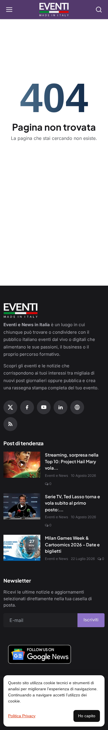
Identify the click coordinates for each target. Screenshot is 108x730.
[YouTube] (44, 407)
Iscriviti (91, 620)
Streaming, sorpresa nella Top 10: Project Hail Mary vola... (71, 461)
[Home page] (54, 10)
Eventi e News (56, 475)
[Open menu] (9, 10)
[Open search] (99, 10)
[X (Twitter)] (10, 407)
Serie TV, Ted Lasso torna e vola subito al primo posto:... (72, 503)
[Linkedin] (60, 407)
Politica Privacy (21, 715)
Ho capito (86, 715)
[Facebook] (27, 407)
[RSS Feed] (10, 424)
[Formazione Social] (77, 407)
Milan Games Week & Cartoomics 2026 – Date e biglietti (72, 544)
